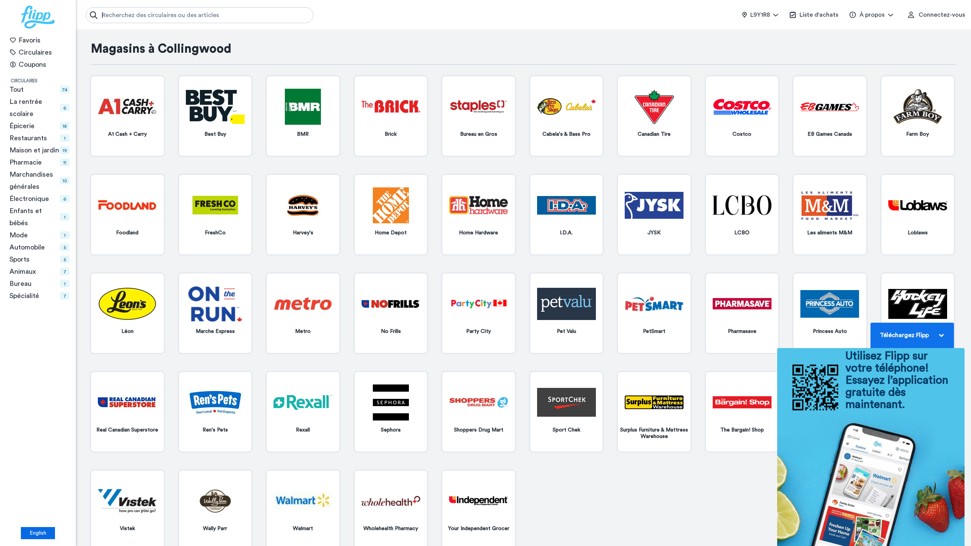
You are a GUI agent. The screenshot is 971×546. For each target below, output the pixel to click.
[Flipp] (38, 17)
